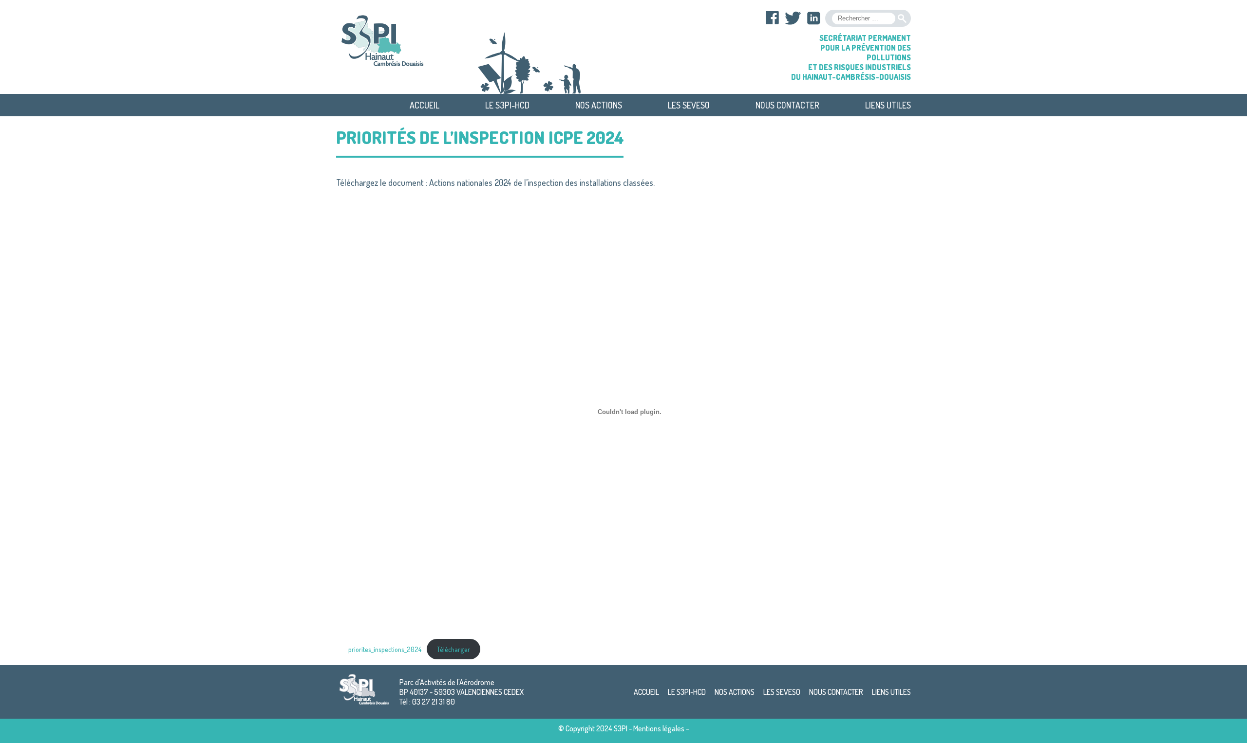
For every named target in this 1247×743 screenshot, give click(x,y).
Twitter (793, 18)
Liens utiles (888, 105)
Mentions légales (658, 728)
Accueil (424, 105)
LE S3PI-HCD (507, 105)
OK (902, 18)
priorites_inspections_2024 (384, 649)
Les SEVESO (689, 105)
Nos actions (598, 105)
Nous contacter (787, 105)
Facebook (772, 18)
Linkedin (813, 18)
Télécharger (453, 649)
